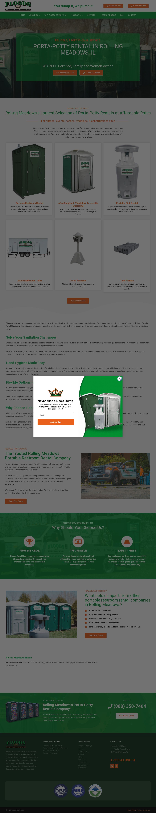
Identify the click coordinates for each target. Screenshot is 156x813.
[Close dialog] (120, 379)
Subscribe (55, 422)
